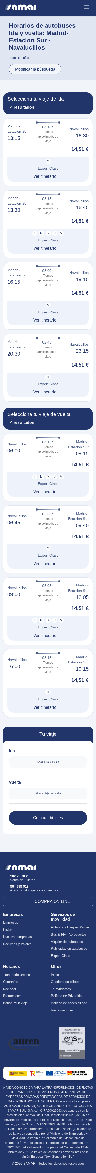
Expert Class (60, 956)
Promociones (13, 996)
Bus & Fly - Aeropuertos (69, 934)
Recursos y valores (17, 944)
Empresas (10, 922)
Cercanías (10, 982)
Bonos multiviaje (15, 1003)
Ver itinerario (44, 176)
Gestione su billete (65, 982)
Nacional (9, 989)
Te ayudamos (61, 989)
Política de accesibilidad (69, 1003)
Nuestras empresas (17, 937)
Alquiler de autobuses (67, 942)
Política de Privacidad (67, 996)
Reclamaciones (62, 1010)
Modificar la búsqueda (35, 69)
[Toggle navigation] (87, 7)
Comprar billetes (48, 818)
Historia (8, 930)
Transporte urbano (16, 975)
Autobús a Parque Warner (70, 927)
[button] (48, 152)
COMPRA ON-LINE (52, 901)
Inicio (55, 975)
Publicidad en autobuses (69, 948)
